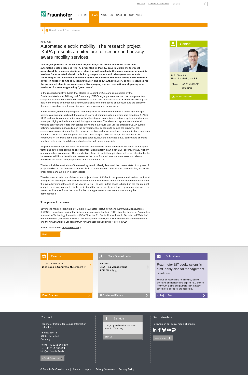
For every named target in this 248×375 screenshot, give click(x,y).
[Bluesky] (164, 331)
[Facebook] (159, 331)
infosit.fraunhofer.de (52, 351)
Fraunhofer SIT (47, 30)
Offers (82, 15)
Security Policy (126, 369)
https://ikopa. (70, 227)
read (160, 338)
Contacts (135, 15)
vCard (51, 358)
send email (187, 88)
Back (45, 234)
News (94, 15)
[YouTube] (169, 331)
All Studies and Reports (111, 295)
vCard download (184, 96)
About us (107, 15)
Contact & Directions (158, 3)
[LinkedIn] (155, 331)
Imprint (88, 369)
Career (121, 15)
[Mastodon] (174, 331)
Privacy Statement (105, 369)
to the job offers (164, 295)
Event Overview (50, 295)
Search (176, 4)
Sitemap (76, 369)
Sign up (108, 336)
